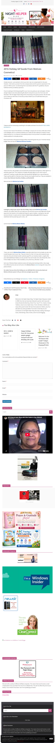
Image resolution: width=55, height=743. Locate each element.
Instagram (41, 279)
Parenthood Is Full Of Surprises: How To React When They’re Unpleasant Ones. (15, 288)
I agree (51, 738)
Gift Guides (6, 65)
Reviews (15, 27)
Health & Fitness (40, 27)
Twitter (30, 279)
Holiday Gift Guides (7, 30)
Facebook (25, 279)
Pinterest (35, 279)
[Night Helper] (27, 9)
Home (4, 27)
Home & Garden (32, 27)
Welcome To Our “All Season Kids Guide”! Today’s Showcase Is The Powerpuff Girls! (44, 341)
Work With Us (29, 30)
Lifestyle (10, 27)
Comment (5, 361)
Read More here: (20, 741)
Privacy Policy (5, 695)
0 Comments (19, 75)
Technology (16, 30)
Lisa (14, 75)
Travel (23, 30)
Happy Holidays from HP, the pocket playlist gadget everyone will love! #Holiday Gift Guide (27, 335)
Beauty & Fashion (22, 27)
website (37, 265)
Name (4, 381)
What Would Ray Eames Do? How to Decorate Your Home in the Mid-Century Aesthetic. (39, 289)
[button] (33, 30)
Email (4, 388)
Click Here (27, 720)
